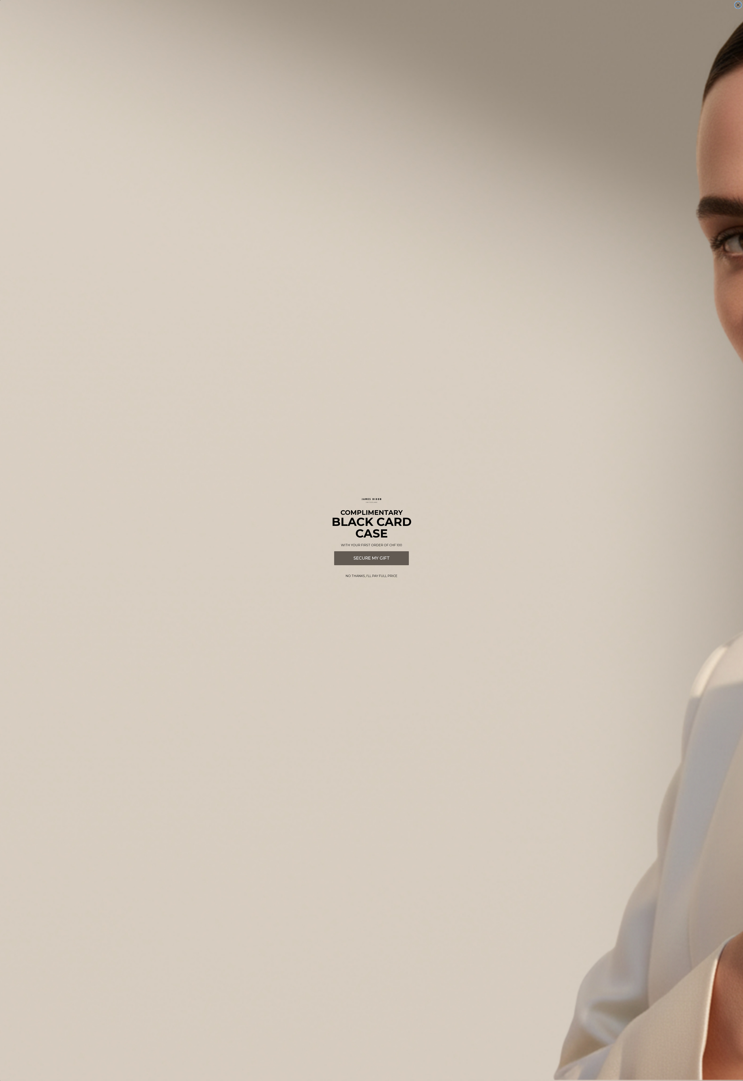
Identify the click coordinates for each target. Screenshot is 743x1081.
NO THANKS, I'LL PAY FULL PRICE (371, 576)
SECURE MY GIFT (372, 558)
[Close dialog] (738, 5)
